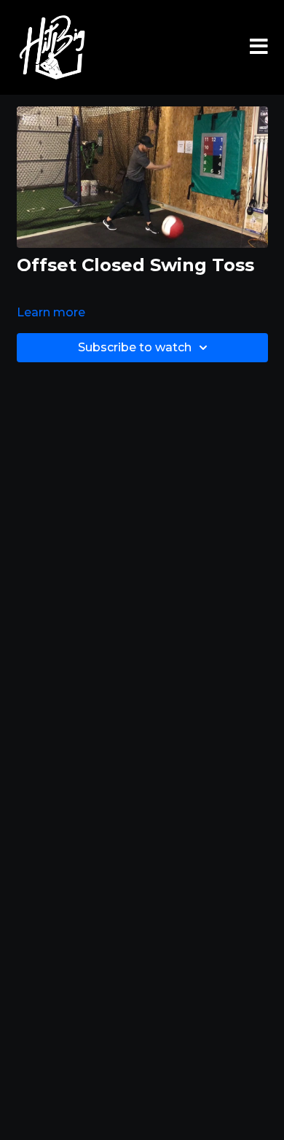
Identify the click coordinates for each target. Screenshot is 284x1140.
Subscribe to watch (135, 347)
